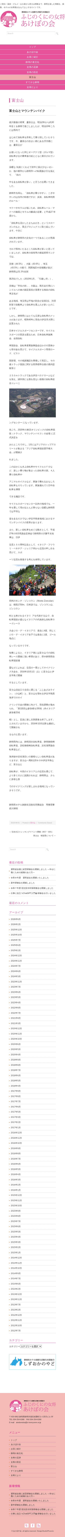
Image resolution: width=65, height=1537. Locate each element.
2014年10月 (16, 1268)
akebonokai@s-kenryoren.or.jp (28, 1422)
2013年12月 (16, 1294)
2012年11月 (16, 1320)
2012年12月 (16, 1315)
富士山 (32, 77)
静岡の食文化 (32, 62)
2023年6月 (16, 992)
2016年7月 (16, 1159)
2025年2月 (16, 950)
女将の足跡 (32, 67)
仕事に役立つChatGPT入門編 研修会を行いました (33, 893)
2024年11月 (16, 961)
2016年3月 (16, 1180)
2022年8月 (16, 1008)
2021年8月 (16, 1018)
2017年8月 (16, 1096)
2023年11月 (16, 982)
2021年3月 (16, 1023)
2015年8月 (16, 1216)
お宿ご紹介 (32, 57)
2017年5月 (16, 1112)
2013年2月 (16, 1310)
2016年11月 (16, 1138)
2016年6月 (16, 1164)
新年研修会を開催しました (23, 883)
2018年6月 (16, 1075)
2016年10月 (16, 1143)
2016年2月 (16, 1185)
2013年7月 (16, 1305)
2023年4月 (16, 1002)
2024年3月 (16, 976)
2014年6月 (16, 1284)
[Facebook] (33, 1525)
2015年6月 (16, 1226)
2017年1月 (16, 1127)
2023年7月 (16, 987)
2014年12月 (16, 1258)
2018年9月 (16, 1060)
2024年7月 (16, 966)
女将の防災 (32, 72)
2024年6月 (16, 971)
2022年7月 (16, 1013)
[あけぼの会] (32, 13)
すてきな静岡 (32, 82)
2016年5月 (16, 1169)
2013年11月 (16, 1299)
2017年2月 (16, 1122)
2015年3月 (16, 1242)
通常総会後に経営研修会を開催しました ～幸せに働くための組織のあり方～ (33, 871)
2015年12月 (16, 1195)
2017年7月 (16, 1101)
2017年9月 (16, 1091)
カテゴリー (14, 1346)
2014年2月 (16, 1289)
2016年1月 (16, 1190)
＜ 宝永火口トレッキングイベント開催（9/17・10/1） (31, 832)
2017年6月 (16, 1107)
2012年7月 (16, 1330)
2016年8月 (16, 1153)
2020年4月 (16, 1054)
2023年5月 (16, 997)
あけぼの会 (32, 52)
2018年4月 (16, 1086)
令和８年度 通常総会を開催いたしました (30, 878)
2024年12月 (16, 955)
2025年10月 (16, 935)
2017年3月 (16, 1117)
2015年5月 (16, 1232)
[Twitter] (27, 1525)
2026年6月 (16, 919)
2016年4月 (16, 1174)
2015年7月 (16, 1221)
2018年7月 (16, 1070)
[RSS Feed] (38, 1525)
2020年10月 (16, 1039)
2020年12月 (16, 1028)
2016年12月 (16, 1133)
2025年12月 (16, 929)
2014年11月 (16, 1263)
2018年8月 (16, 1065)
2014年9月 (16, 1273)
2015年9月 (16, 1211)
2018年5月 (16, 1080)
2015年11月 (16, 1200)
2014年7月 (16, 1278)
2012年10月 (16, 1325)
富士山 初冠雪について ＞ (44, 836)
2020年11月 (16, 1034)
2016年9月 (16, 1148)
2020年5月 (16, 1049)
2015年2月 (16, 1247)
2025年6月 (16, 945)
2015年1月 (16, 1252)
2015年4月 (16, 1237)
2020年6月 (16, 1044)
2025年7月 (16, 940)
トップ (32, 47)
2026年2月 (16, 924)
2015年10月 (16, 1205)
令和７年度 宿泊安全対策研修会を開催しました (32, 888)
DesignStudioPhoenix (45, 1531)
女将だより (32, 87)
